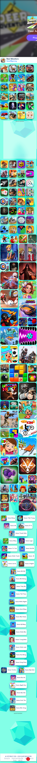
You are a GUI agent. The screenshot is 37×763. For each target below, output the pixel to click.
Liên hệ (20, 760)
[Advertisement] (18, 733)
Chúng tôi (7, 758)
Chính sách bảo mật (17, 758)
